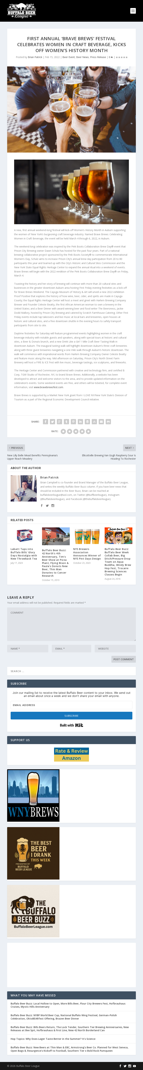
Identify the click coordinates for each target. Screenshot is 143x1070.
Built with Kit (71, 725)
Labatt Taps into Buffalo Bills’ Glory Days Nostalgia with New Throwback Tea (24, 553)
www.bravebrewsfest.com (48, 387)
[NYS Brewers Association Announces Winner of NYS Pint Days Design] (87, 535)
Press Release (98, 57)
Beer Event (68, 57)
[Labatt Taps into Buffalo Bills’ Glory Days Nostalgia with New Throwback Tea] (25, 535)
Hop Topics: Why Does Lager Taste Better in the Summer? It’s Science (53, 1038)
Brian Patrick (35, 57)
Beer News (82, 57)
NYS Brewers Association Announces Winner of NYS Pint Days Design (87, 553)
